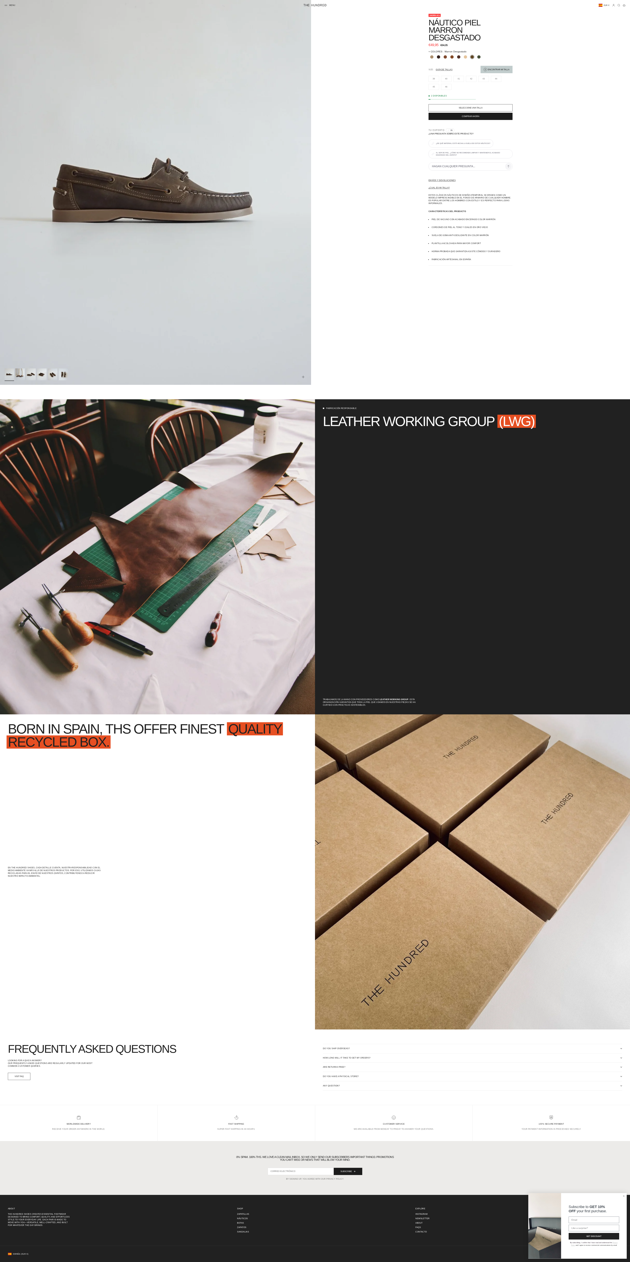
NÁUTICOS (242, 1218)
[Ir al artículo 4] (42, 374)
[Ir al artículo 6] (63, 374)
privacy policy (334, 1179)
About (418, 1223)
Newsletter (422, 1218)
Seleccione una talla (471, 108)
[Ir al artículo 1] (9, 374)
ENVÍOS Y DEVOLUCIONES (442, 180)
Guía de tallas (444, 69)
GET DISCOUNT (594, 1236)
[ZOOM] (303, 377)
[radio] (431, 57)
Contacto (421, 1232)
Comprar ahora (470, 116)
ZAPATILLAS (243, 1214)
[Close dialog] (623, 1196)
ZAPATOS (241, 1227)
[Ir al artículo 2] (20, 374)
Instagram (421, 1214)
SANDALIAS (243, 1232)
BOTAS (240, 1223)
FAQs (418, 1227)
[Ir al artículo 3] (31, 374)
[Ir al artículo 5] (52, 374)
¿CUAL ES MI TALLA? (439, 188)
